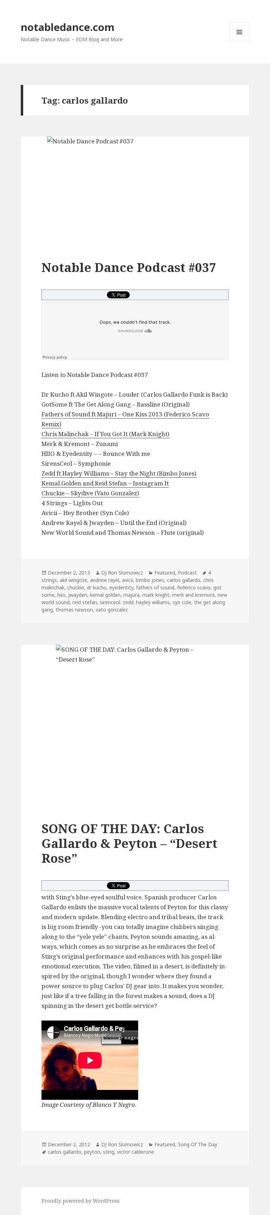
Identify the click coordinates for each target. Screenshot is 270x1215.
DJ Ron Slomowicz (122, 572)
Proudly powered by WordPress (80, 1200)
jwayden (77, 594)
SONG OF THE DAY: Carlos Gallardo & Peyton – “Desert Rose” (129, 843)
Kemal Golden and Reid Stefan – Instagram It (105, 483)
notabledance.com (68, 27)
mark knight (155, 594)
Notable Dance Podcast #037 (128, 267)
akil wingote (73, 580)
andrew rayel (104, 580)
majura (131, 594)
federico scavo (194, 587)
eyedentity (121, 587)
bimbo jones (150, 580)
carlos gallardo (183, 580)
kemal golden (105, 594)
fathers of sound (155, 587)
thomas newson (74, 609)
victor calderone (135, 1151)
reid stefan (84, 602)
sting (108, 1151)
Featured (164, 572)
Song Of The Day (197, 1144)
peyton (92, 1151)
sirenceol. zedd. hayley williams (135, 602)
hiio (61, 594)
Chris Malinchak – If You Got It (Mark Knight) (105, 434)
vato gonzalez (112, 609)
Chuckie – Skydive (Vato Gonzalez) (90, 493)
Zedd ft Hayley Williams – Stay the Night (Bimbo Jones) (119, 473)
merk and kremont (193, 594)
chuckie (75, 587)
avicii (127, 580)
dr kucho (97, 587)
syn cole (182, 602)
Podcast (187, 572)
